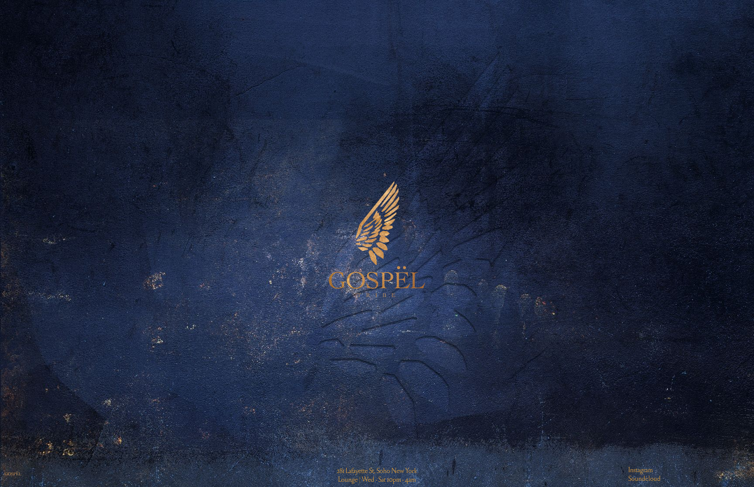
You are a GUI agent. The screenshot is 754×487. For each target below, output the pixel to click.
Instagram (640, 469)
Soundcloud (644, 478)
